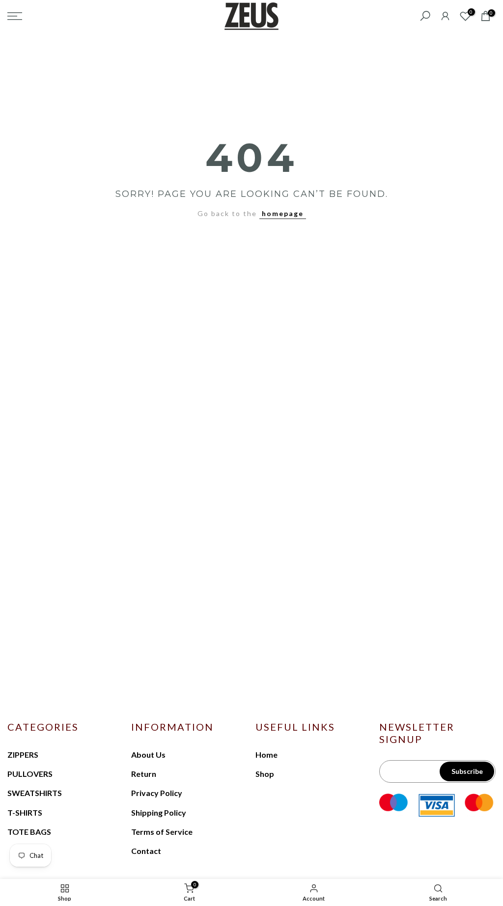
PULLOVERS (30, 773)
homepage (283, 213)
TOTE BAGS (29, 831)
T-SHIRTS (24, 812)
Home (266, 754)
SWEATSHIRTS (34, 792)
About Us (148, 754)
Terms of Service (162, 831)
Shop (264, 773)
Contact (146, 850)
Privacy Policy (156, 792)
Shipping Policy (158, 812)
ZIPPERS (22, 754)
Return (143, 773)
